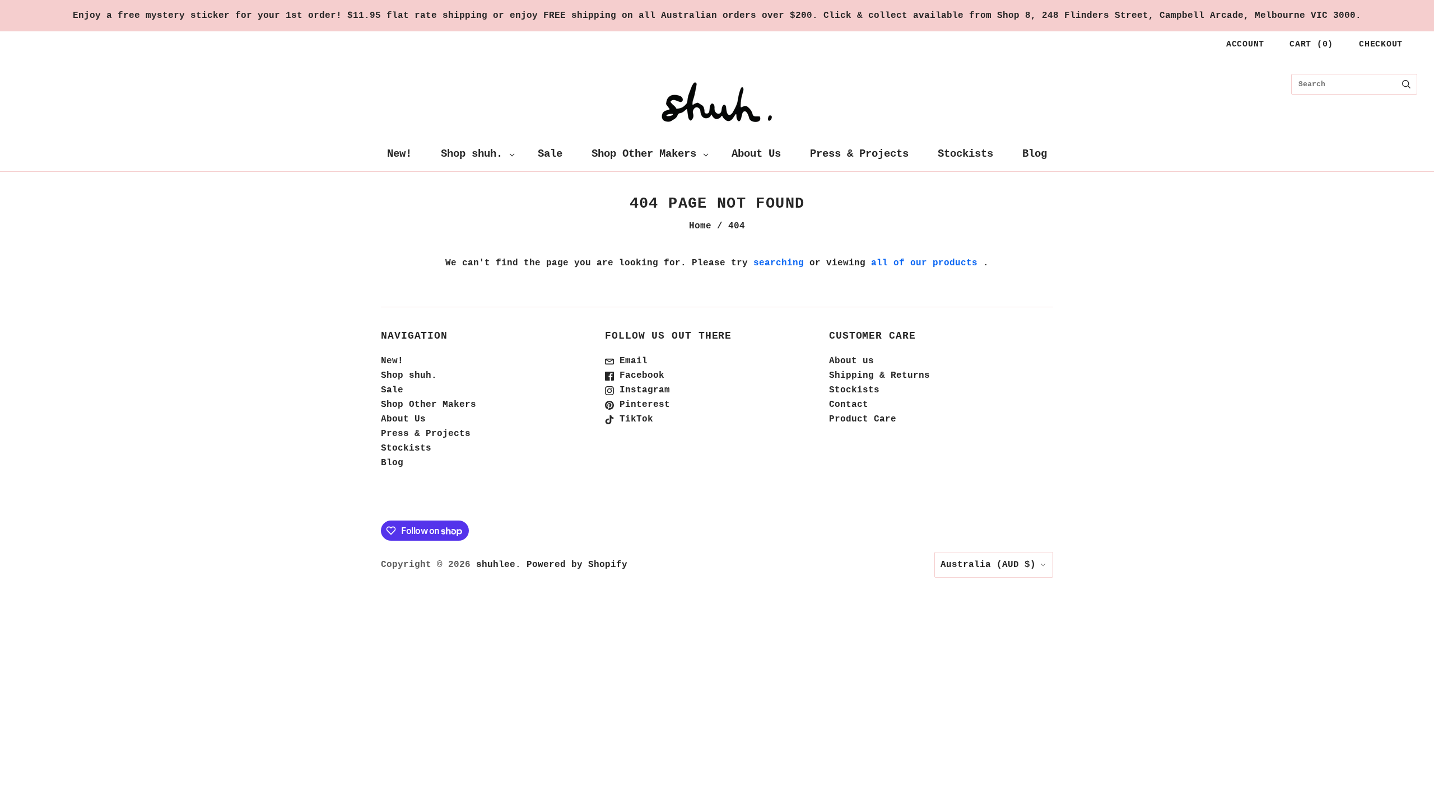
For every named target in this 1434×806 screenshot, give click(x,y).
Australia (988, 565)
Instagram (642, 390)
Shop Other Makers (644, 154)
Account (1245, 44)
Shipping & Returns (879, 376)
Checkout (1381, 44)
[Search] (1406, 84)
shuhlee (495, 565)
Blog (1034, 154)
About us (851, 361)
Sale (550, 154)
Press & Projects (859, 154)
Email (631, 361)
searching (778, 263)
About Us (756, 154)
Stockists (965, 154)
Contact (848, 405)
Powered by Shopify (577, 565)
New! (399, 154)
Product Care (862, 419)
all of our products (924, 263)
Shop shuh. (471, 154)
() (1311, 44)
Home (700, 226)
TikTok (633, 419)
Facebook (639, 376)
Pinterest (642, 405)
